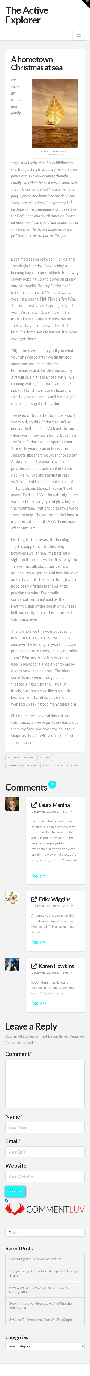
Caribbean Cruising (20, 757)
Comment (18, 1053)
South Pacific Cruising (22, 765)
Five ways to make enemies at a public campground (38, 1289)
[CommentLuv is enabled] (44, 1209)
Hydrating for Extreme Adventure (35, 1259)
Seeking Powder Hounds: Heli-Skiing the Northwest (40, 1305)
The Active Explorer (26, 15)
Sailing (44, 757)
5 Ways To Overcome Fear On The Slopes (41, 1319)
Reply (37, 875)
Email (13, 1140)
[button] (79, 34)
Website (16, 1165)
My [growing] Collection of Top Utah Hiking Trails (43, 1273)
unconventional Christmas (60, 765)
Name (13, 1116)
